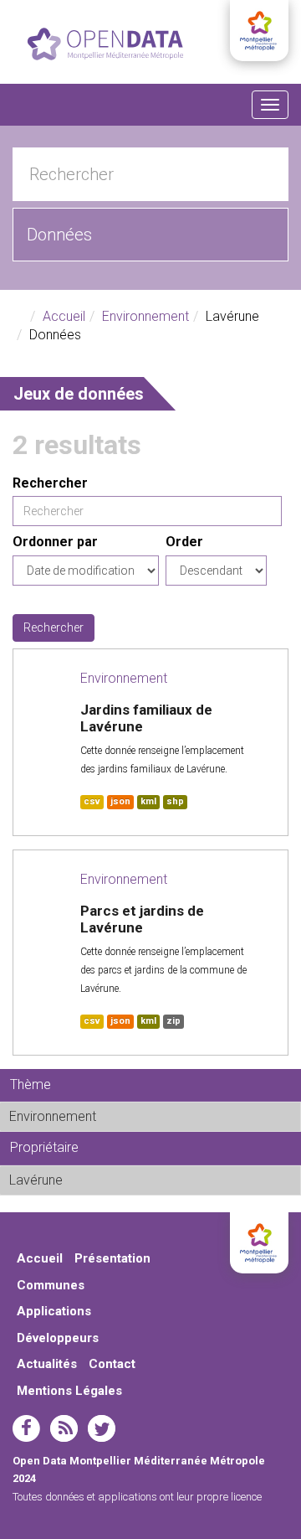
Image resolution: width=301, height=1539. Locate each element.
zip (173, 1020)
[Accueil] (105, 44)
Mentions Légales (69, 1390)
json (120, 801)
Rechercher (50, 483)
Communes (50, 1285)
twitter (101, 1428)
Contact (112, 1363)
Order (184, 542)
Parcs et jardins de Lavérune (142, 919)
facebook (26, 1428)
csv (92, 801)
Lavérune (104, 1180)
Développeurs (58, 1337)
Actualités (47, 1363)
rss (64, 1428)
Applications (54, 1311)
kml (148, 801)
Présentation (112, 1258)
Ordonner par (55, 542)
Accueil (64, 316)
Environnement (145, 316)
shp (175, 801)
